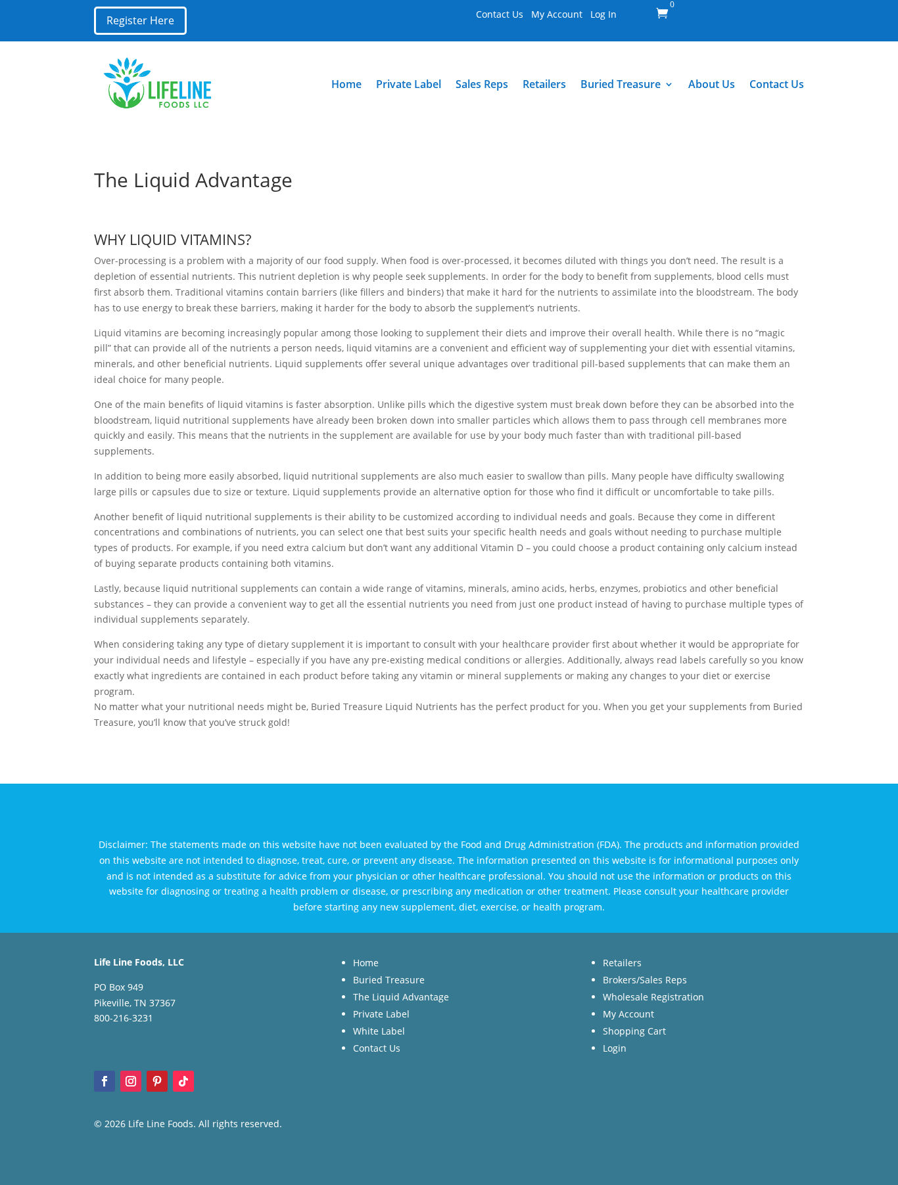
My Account (556, 14)
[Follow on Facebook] (104, 1081)
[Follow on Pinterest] (157, 1081)
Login (614, 1048)
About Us (711, 84)
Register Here (140, 20)
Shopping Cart (634, 1031)
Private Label (408, 84)
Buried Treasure (620, 84)
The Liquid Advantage (401, 997)
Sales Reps (482, 84)
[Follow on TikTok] (183, 1081)
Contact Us (499, 14)
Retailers (544, 84)
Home (346, 84)
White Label (379, 1031)
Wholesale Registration (653, 997)
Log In (603, 14)
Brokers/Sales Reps (645, 979)
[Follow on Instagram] (130, 1081)
